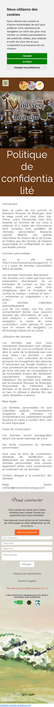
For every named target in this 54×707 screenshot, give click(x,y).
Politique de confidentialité (27, 573)
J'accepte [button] (27, 56)
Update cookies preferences (15, 705)
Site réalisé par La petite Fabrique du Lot (27, 588)
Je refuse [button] (27, 61)
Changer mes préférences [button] (27, 67)
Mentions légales (27, 581)
